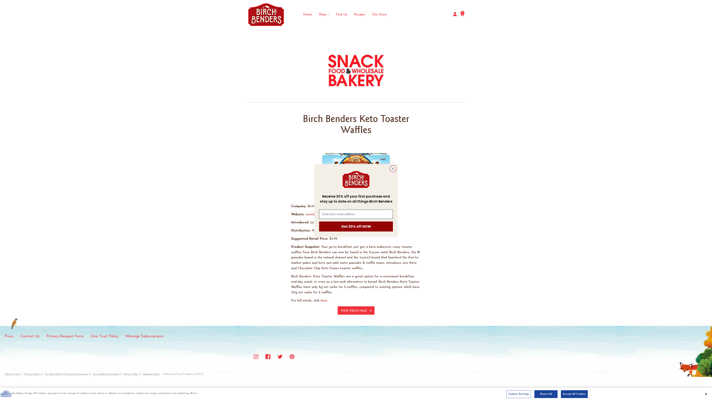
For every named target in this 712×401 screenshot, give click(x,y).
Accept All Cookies (574, 394)
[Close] (706, 394)
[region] (356, 394)
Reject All (546, 394)
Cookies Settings (518, 394)
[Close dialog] (393, 168)
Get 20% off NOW (356, 226)
